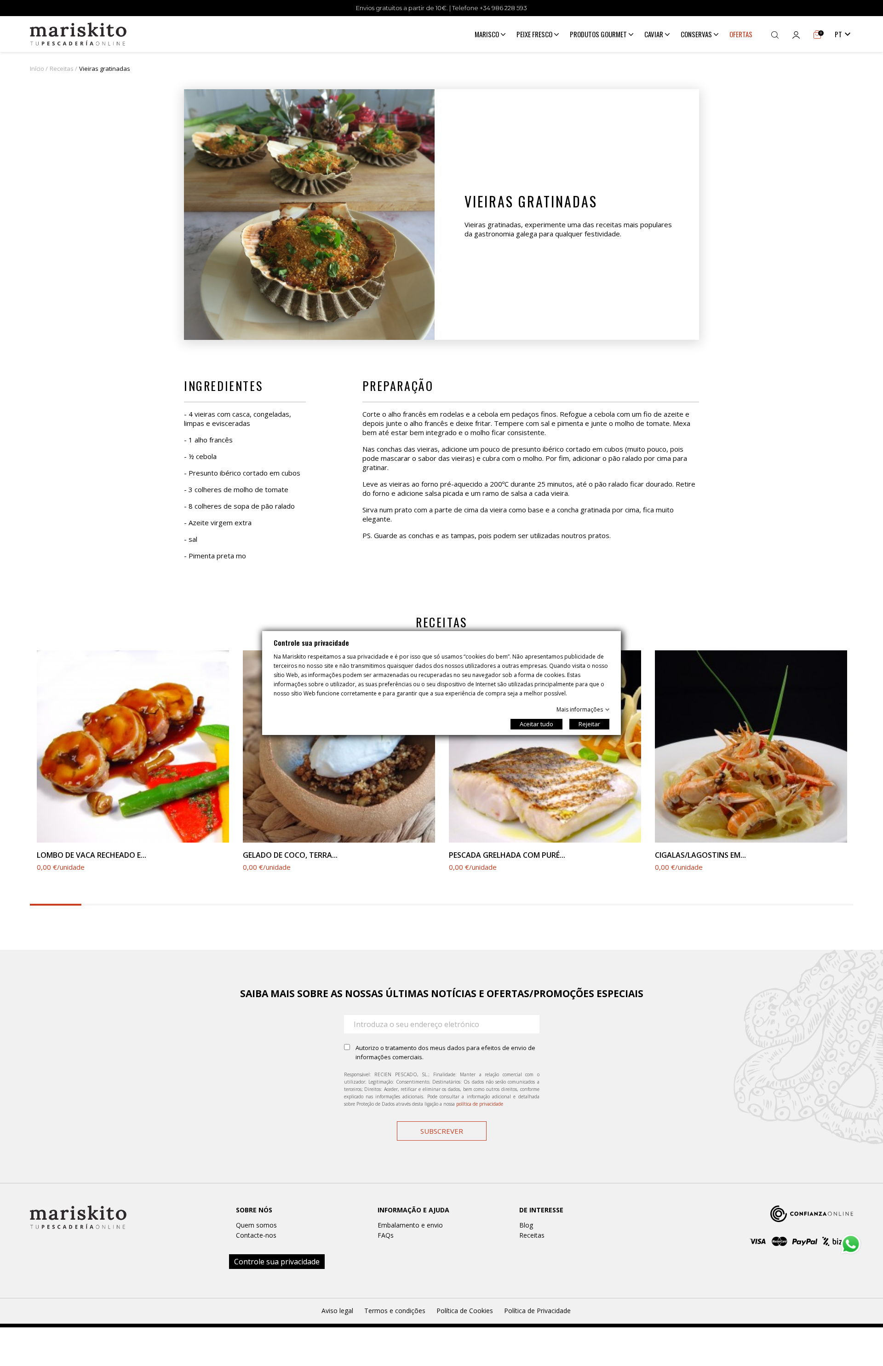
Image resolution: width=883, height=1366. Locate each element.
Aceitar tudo (536, 724)
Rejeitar (589, 724)
